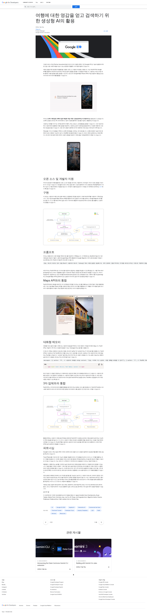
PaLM (98, 510)
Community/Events (28, 2)
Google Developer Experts (56, 587)
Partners (54, 513)
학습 (37, 2)
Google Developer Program (57, 582)
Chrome (28, 605)
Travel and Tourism (56, 510)
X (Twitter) (4, 592)
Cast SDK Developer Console (105, 594)
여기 (101, 187)
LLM (92, 510)
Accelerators (53, 589)
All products (57, 605)
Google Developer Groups (56, 584)
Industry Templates (83, 510)
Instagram (4, 587)
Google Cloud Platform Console (106, 584)
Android (21, 605)
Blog (3, 582)
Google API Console (103, 582)
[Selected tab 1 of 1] (73, 575)
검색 (76, 7)
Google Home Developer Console (107, 599)
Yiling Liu (38, 29)
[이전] (45, 522)
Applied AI (71, 507)
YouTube (48, 2)
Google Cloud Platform (45, 605)
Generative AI (81, 507)
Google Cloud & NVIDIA (56, 594)
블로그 (41, 2)
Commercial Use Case (94, 507)
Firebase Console (103, 589)
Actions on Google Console (105, 592)
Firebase (35, 605)
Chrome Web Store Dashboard (106, 597)
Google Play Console (104, 587)
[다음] (101, 522)
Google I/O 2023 (61, 507)
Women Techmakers (55, 592)
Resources (62, 513)
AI (52, 507)
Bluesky (3, 584)
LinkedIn (4, 589)
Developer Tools (69, 510)
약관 (3, 611)
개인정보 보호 (9, 611)
